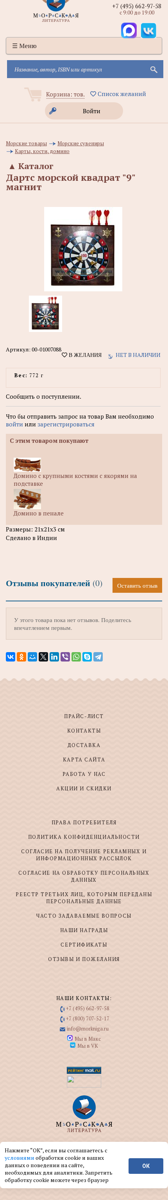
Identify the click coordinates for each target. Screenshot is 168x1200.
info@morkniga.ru (88, 1028)
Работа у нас (84, 773)
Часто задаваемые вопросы (83, 915)
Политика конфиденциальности (84, 836)
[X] (43, 657)
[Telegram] (98, 657)
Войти (91, 111)
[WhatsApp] (76, 657)
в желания (84, 355)
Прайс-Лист (84, 716)
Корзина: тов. (65, 94)
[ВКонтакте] (10, 657)
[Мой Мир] (32, 657)
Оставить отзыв (137, 585)
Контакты (84, 730)
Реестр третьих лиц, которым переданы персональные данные (84, 898)
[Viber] (65, 657)
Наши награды (84, 930)
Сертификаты (84, 944)
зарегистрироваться (66, 424)
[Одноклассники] (21, 657)
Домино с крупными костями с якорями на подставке (75, 479)
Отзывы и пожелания (84, 959)
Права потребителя (84, 822)
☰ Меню (24, 45)
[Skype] (87, 657)
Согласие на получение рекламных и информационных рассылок (84, 855)
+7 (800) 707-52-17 (87, 1018)
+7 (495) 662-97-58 (136, 6)
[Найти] (153, 69)
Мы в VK (87, 1045)
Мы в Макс (88, 1038)
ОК (146, 1166)
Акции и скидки (84, 788)
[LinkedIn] (54, 657)
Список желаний (121, 94)
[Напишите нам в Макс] (129, 30)
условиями (20, 1157)
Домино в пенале (39, 513)
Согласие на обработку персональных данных (83, 876)
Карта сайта (84, 759)
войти (14, 424)
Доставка (84, 745)
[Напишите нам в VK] (148, 30)
